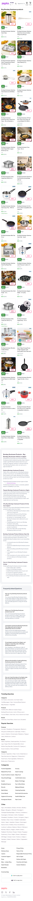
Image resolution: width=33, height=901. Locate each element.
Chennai (18, 812)
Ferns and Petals (14, 749)
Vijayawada (24, 839)
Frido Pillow (10, 719)
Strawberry (9, 729)
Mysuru (8, 829)
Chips (14, 754)
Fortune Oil (16, 746)
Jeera (2, 736)
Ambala (14, 807)
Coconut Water (5, 714)
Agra (2, 807)
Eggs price (14, 756)
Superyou (22, 746)
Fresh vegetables (12, 759)
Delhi (15, 815)
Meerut (19, 827)
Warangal (3, 842)
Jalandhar (12, 822)
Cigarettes (9, 754)
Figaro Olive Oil (8, 744)
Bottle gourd (10, 731)
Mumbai (3, 829)
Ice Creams (4, 700)
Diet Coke (12, 714)
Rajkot (13, 834)
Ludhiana (9, 827)
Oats (11, 702)
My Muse (7, 741)
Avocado (3, 729)
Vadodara (3, 839)
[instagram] (3, 892)
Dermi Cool (17, 719)
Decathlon (23, 719)
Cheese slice (21, 756)
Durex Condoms (5, 749)
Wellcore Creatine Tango (15, 709)
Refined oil (20, 759)
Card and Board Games (19, 702)
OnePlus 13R (4, 709)
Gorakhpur (10, 817)
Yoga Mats (12, 704)
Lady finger (17, 731)
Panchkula (9, 832)
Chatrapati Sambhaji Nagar (7, 812)
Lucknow (3, 827)
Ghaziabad (4, 817)
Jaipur (7, 822)
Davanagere (4, 815)
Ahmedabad (8, 807)
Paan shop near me (6, 756)
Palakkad (3, 832)
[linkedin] (15, 892)
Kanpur (17, 822)
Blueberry (21, 734)
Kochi (7, 824)
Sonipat (9, 837)
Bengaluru (8, 810)
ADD (12, 24)
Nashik (17, 829)
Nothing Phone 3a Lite (6, 712)
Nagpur (13, 829)
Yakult (2, 741)
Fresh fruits (4, 759)
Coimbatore (24, 812)
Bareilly (24, 807)
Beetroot (23, 729)
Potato (23, 731)
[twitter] (7, 892)
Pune (9, 834)
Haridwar (3, 820)
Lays (2, 744)
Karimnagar (23, 822)
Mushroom (8, 736)
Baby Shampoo (5, 704)
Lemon (3, 734)
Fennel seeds (14, 734)
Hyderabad (22, 820)
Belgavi (3, 810)
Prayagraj (24, 832)
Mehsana (24, 827)
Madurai (14, 827)
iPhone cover (20, 712)
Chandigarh (20, 810)
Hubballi (16, 820)
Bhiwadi (14, 810)
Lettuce (14, 736)
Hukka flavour (23, 754)
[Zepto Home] (5, 3)
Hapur (26, 817)
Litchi (15, 712)
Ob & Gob (3, 719)
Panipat (15, 832)
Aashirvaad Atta (15, 741)
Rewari (18, 834)
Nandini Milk (16, 744)
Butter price (4, 761)
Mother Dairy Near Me (7, 746)
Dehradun (10, 815)
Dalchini (8, 734)
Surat (13, 837)
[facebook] (11, 892)
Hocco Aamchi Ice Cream (22, 714)
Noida (21, 829)
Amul (22, 744)
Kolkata (11, 824)
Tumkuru (18, 837)
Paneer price (11, 761)
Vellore (18, 839)
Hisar (8, 820)
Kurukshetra (21, 824)
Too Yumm (22, 741)
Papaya (26, 734)
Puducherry (4, 834)
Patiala (19, 832)
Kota (15, 824)
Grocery (3, 754)
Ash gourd (3, 731)
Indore (3, 822)
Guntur (16, 817)
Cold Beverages (5, 702)
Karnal (2, 824)
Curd (17, 754)
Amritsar (19, 807)
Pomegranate (16, 729)
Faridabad (20, 815)
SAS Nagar (4, 837)
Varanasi (13, 839)
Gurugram (21, 817)
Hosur (11, 820)
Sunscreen (10, 700)
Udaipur (24, 837)
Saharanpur (23, 834)
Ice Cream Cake (18, 700)
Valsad (8, 839)
